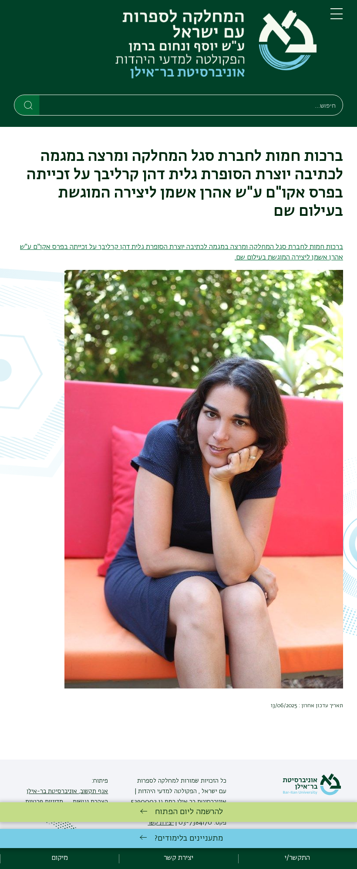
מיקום (59, 858)
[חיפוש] (27, 104)
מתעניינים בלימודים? (189, 838)
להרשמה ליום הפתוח (189, 812)
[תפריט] (336, 17)
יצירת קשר (178, 858)
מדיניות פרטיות (44, 802)
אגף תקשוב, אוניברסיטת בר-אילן (67, 791)
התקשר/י (297, 858)
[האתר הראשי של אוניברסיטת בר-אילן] (312, 794)
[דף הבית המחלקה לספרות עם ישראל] (165, 49)
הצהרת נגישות (89, 802)
